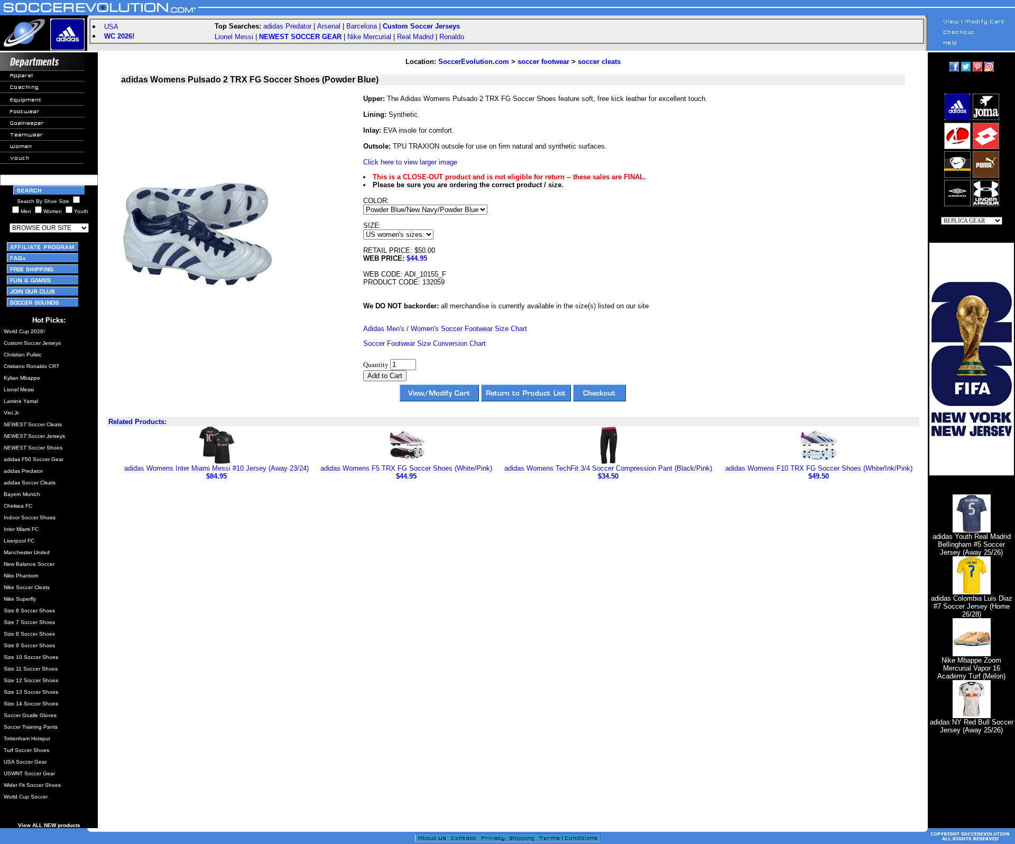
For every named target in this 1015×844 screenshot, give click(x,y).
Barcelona (361, 26)
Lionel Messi (234, 37)
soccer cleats (599, 62)
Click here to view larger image (410, 162)
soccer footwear (543, 62)
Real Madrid (415, 37)
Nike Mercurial (369, 37)
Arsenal (328, 26)
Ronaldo (451, 37)
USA (111, 27)
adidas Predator (287, 26)
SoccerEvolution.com (473, 62)
